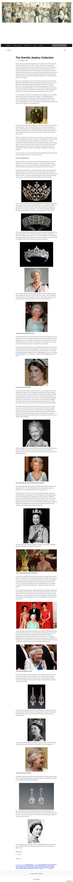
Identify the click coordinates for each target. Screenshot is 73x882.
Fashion (35, 45)
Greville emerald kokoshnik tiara (41, 865)
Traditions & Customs (17, 45)
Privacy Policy (36, 879)
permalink (51, 868)
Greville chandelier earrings (43, 864)
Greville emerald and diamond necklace (26, 865)
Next (65, 50)
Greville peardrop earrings (32, 867)
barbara (41, 868)
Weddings (9, 45)
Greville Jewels (23, 867)
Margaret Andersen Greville (25, 868)
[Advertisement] (36, 33)
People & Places (27, 45)
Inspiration (41, 45)
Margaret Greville (35, 868)
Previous (8, 50)
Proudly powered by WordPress (36, 873)
